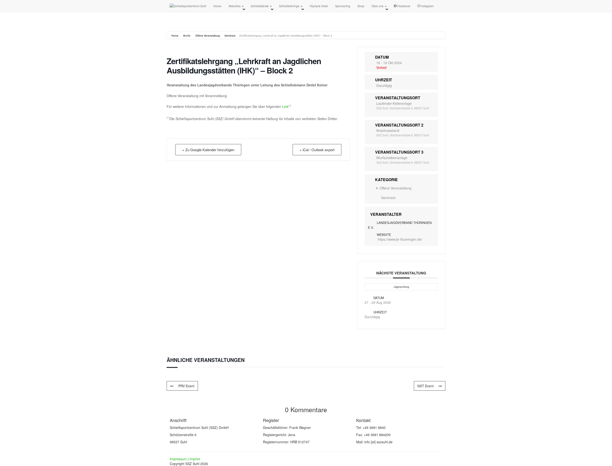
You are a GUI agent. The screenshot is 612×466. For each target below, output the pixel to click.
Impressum (178, 458)
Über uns (378, 6)
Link (285, 106)
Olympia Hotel (319, 6)
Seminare (229, 35)
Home (217, 6)
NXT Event (425, 385)
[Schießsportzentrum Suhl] (188, 6)
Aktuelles (235, 6)
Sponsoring (342, 6)
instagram (427, 6)
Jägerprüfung (401, 286)
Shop (360, 6)
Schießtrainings (289, 6)
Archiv (187, 35)
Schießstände (260, 6)
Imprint (195, 458)
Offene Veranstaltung (207, 35)
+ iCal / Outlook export (317, 149)
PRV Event (186, 385)
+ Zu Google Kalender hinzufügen (208, 149)
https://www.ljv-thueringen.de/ (400, 239)
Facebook (403, 6)
